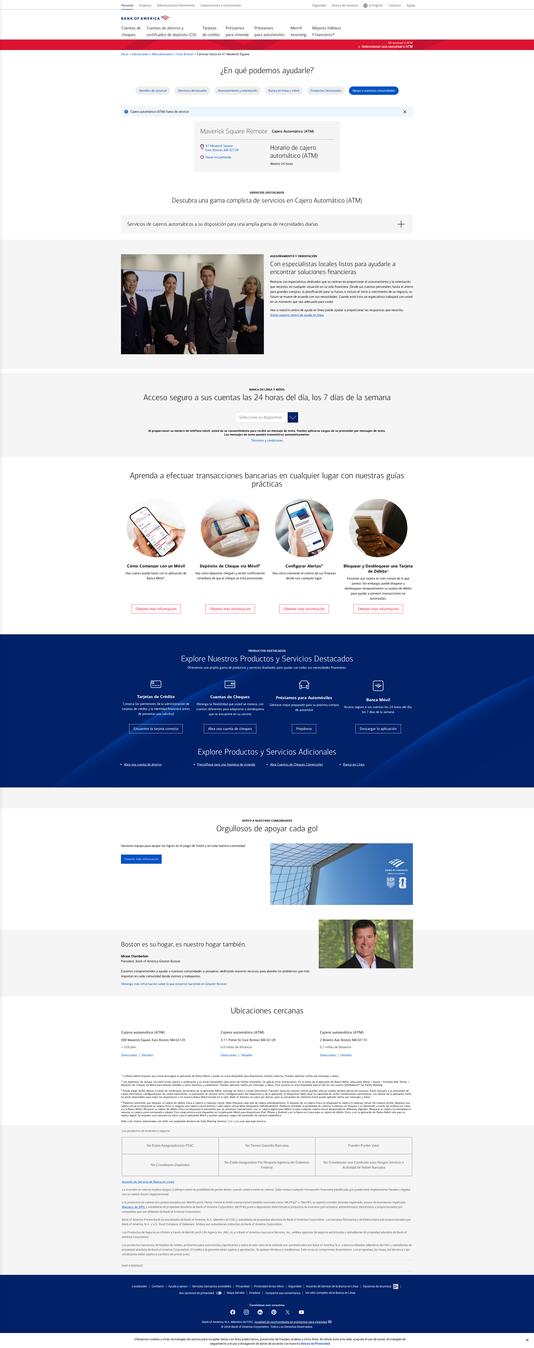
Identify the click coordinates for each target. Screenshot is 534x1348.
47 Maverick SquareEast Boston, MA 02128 (222, 148)
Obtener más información (156, 609)
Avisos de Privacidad (315, 1343)
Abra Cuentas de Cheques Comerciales (296, 764)
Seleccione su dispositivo (260, 417)
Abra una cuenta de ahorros (143, 764)
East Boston (185, 54)
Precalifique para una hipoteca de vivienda (226, 764)
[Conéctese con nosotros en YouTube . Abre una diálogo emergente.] (301, 1312)
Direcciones (129, 1055)
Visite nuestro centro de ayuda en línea (297, 315)
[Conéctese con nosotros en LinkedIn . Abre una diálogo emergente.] (260, 1312)
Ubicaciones (140, 54)
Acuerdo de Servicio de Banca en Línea (148, 1181)
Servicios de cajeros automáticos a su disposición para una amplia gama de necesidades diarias (267, 224)
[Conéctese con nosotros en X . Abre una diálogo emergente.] (287, 1312)
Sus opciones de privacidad (196, 1293)
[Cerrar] (527, 1340)
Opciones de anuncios (377, 1286)
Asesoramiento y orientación (237, 91)
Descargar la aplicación (378, 728)
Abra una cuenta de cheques (230, 728)
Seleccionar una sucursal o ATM (387, 46)
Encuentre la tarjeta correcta (156, 728)
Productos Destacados (326, 91)
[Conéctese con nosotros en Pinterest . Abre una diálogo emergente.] (273, 1312)
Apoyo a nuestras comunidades (374, 91)
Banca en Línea (353, 764)
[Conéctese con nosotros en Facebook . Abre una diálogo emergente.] (232, 1312)
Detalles (147, 1055)
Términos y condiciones (267, 440)
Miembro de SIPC (133, 1207)
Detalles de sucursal (153, 91)
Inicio (125, 54)
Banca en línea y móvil (283, 91)
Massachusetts (163, 54)
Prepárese (304, 728)
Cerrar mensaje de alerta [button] (404, 111)
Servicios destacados (192, 91)
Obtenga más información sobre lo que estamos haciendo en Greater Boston (174, 984)
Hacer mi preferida (218, 157)
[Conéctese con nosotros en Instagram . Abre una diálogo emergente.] (246, 1312)
